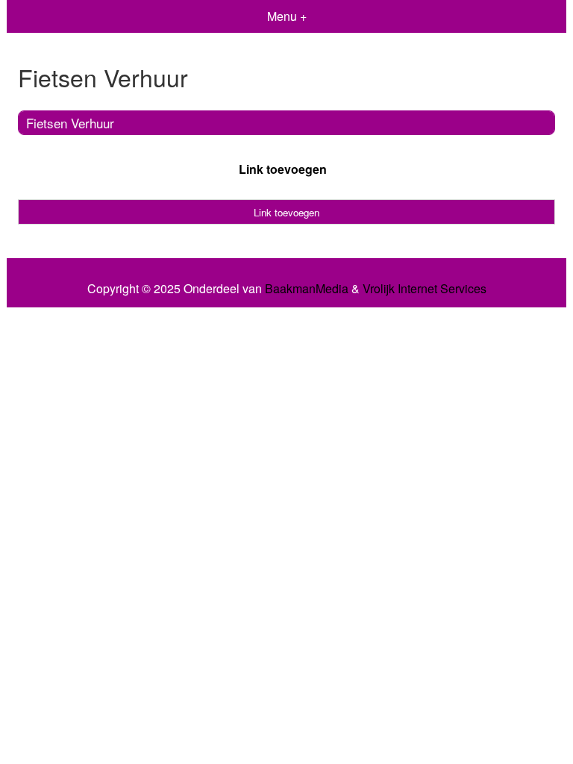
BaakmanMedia (306, 288)
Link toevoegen (283, 169)
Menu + (287, 16)
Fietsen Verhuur (70, 122)
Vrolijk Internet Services (424, 288)
